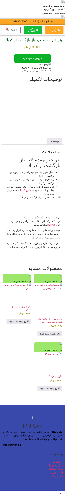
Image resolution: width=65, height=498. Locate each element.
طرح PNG (25, 190)
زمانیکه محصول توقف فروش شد (43, 119)
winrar (51, 224)
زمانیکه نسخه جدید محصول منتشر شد (40, 123)
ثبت (58, 134)
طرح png (32, 425)
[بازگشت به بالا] (60, 494)
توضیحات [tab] (54, 141)
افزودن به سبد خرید (32, 58)
